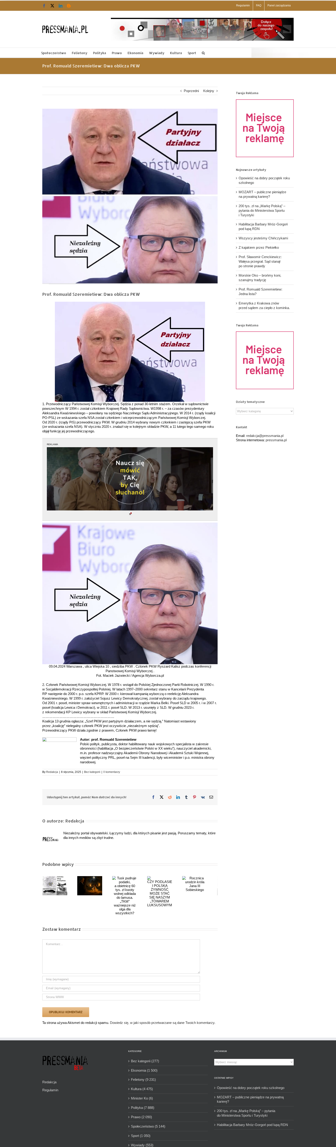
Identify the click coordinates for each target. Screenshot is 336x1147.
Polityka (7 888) (142, 1104)
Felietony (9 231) (143, 1076)
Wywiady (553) (142, 1141)
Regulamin (50, 1086)
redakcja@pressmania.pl (264, 436)
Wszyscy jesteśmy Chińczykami (263, 238)
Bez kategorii (92, 772)
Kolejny (208, 91)
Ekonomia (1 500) (144, 1066)
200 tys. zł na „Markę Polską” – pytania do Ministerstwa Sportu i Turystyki (262, 210)
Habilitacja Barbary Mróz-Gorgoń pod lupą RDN (252, 1121)
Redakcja (52, 772)
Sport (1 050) (140, 1132)
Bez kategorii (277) (145, 1057)
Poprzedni (191, 91)
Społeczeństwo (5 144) (148, 1122)
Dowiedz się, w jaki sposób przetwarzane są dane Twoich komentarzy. (162, 1019)
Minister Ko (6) (142, 1094)
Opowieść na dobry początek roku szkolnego (250, 1084)
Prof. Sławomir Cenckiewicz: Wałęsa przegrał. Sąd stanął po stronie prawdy (260, 261)
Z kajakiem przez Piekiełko (259, 247)
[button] (203, 53)
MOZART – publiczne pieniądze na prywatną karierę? (250, 1095)
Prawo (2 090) (141, 1113)
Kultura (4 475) (142, 1085)
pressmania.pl (276, 440)
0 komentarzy (111, 772)
